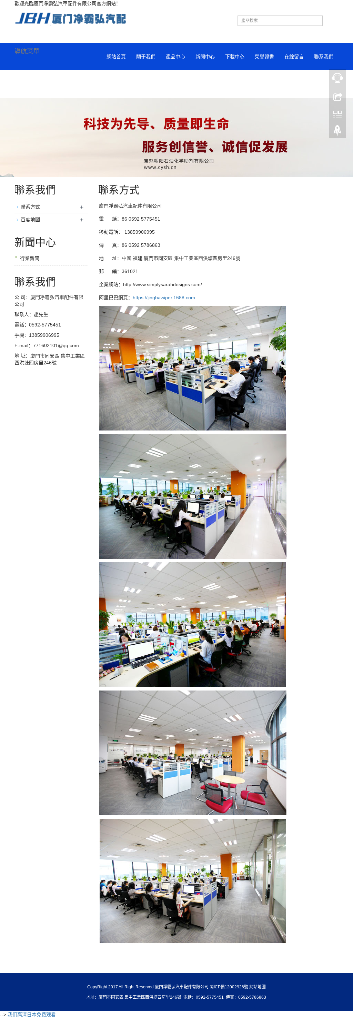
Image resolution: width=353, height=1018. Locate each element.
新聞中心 (205, 56)
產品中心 (175, 56)
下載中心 (234, 56)
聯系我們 (323, 56)
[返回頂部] (337, 132)
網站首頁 (116, 56)
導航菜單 (26, 51)
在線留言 (294, 56)
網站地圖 (257, 987)
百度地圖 (30, 219)
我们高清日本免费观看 (32, 1014)
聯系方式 (30, 207)
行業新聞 (29, 258)
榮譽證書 (264, 56)
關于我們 (145, 56)
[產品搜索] (331, 23)
